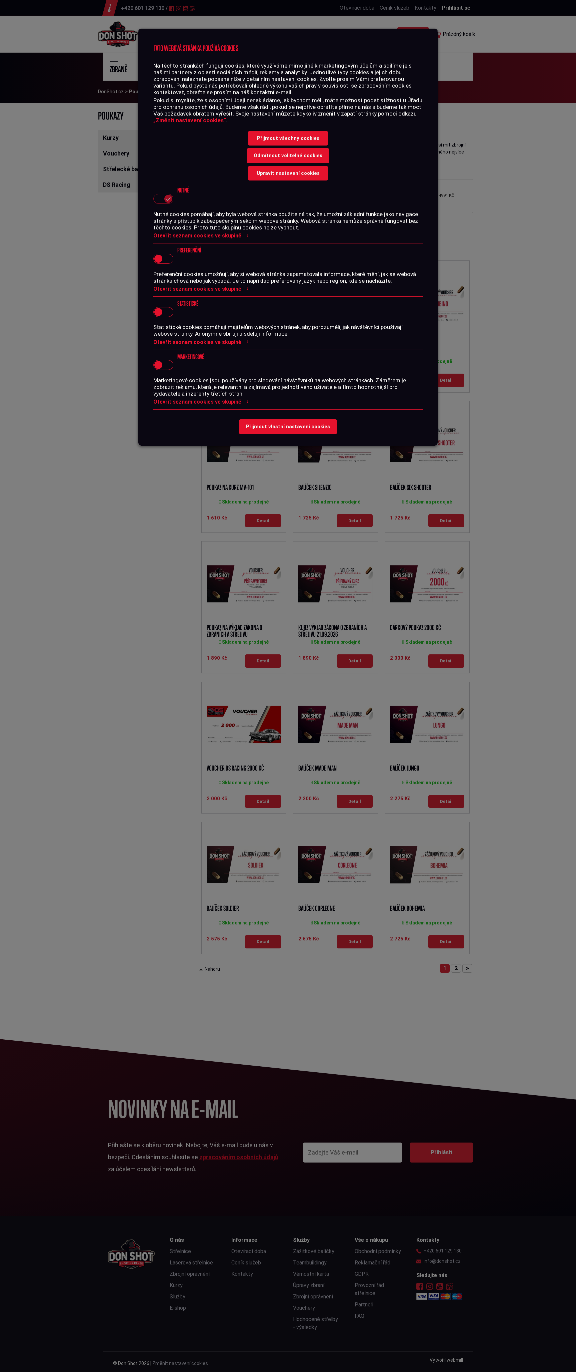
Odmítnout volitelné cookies (288, 156)
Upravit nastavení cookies (288, 173)
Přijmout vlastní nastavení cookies (288, 427)
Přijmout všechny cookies (288, 138)
